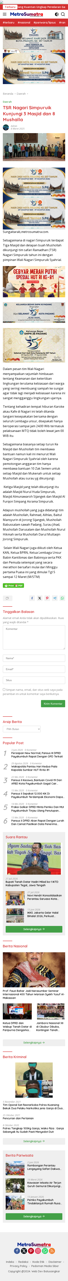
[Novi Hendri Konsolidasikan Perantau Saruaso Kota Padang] (15, 898)
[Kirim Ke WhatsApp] (62, 598)
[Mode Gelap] (57, 14)
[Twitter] (24, 1251)
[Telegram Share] (55, 598)
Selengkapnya (32, 929)
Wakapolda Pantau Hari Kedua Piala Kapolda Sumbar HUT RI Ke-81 (34, 768)
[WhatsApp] (45, 1251)
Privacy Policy (18, 1266)
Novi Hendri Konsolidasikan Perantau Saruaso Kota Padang (44, 897)
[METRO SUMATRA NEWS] (26, 14)
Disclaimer (55, 1262)
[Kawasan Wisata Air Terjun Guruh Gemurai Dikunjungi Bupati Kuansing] (15, 1185)
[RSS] (52, 1251)
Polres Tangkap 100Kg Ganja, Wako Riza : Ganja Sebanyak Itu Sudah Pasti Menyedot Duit (33, 1130)
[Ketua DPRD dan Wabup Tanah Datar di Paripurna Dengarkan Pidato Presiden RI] (17, 1011)
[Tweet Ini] (39, 598)
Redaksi (23, 1262)
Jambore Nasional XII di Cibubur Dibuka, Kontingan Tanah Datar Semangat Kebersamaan (49, 1026)
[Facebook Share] (32, 598)
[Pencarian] (63, 14)
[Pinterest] (31, 1251)
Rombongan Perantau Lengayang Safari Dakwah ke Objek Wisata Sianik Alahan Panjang (44, 1167)
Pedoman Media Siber (45, 1266)
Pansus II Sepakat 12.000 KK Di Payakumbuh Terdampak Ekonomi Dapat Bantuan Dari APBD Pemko (37, 795)
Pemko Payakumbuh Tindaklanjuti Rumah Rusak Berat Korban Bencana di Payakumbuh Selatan (44, 1201)
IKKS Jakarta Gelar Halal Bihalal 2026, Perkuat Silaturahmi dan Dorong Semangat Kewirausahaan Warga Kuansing (44, 914)
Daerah (7, 101)
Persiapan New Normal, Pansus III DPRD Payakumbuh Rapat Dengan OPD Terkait (37, 754)
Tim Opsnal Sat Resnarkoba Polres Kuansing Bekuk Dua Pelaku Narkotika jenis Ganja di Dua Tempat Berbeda (33, 1106)
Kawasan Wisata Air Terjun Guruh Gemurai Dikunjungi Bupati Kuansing (44, 1184)
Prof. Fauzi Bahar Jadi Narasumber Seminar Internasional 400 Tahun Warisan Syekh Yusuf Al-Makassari (34, 994)
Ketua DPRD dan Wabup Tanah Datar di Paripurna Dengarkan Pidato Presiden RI (17, 1026)
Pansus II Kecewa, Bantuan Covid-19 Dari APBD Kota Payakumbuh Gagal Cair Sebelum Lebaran (36, 781)
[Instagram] (38, 1251)
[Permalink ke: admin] (6, 127)
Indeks (10, 1262)
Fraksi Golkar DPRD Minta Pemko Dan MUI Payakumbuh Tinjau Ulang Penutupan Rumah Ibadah (37, 808)
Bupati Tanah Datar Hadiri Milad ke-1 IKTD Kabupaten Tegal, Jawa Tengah (32, 883)
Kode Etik (38, 1262)
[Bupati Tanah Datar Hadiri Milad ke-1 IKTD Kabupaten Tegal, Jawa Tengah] (34, 859)
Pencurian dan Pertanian (18, 1118)
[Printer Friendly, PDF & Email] (13, 585)
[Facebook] (17, 1251)
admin (14, 126)
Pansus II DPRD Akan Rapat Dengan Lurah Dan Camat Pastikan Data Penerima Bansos (37, 822)
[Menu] (5, 14)
